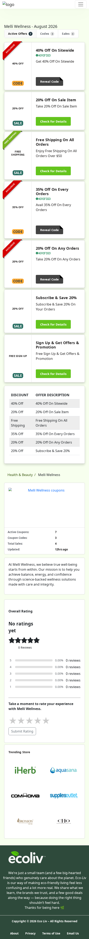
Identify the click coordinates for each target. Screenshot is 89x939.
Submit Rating (22, 731)
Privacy (30, 933)
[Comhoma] (25, 795)
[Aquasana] (64, 769)
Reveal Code (49, 81)
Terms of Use (51, 933)
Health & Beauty (20, 474)
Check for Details (53, 121)
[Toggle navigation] (81, 4)
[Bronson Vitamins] (25, 821)
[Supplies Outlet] (64, 795)
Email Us (73, 933)
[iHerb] (25, 769)
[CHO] (64, 821)
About (14, 933)
